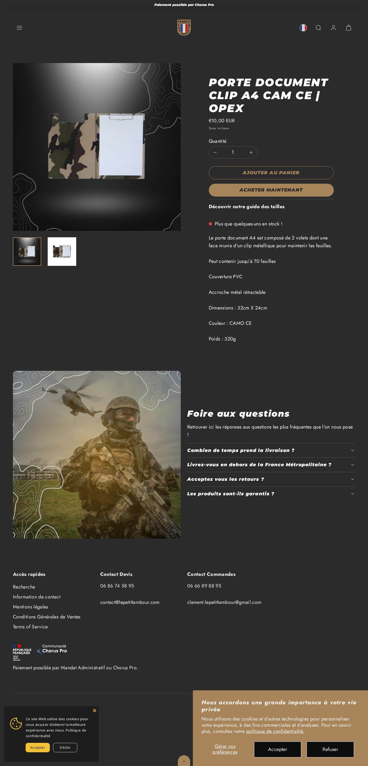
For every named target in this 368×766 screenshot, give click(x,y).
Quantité (218, 141)
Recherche (24, 586)
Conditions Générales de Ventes (47, 616)
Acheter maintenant (271, 190)
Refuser (330, 749)
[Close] (94, 710)
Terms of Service (30, 626)
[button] (19, 27)
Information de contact (36, 596)
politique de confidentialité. (275, 731)
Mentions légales (30, 606)
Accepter (277, 749)
